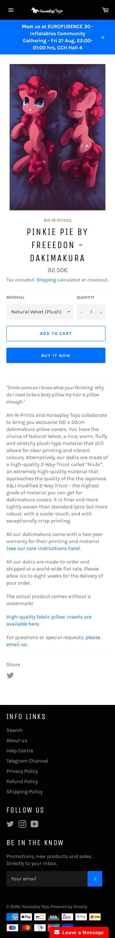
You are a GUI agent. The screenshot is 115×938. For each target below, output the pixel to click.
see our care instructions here (43, 548)
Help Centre (19, 751)
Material (15, 297)
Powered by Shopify (69, 906)
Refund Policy (22, 781)
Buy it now (56, 355)
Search (14, 730)
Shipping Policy (24, 791)
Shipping (46, 280)
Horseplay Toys (35, 906)
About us (16, 740)
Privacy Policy (22, 771)
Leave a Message (81, 932)
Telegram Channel (27, 761)
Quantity (86, 297)
